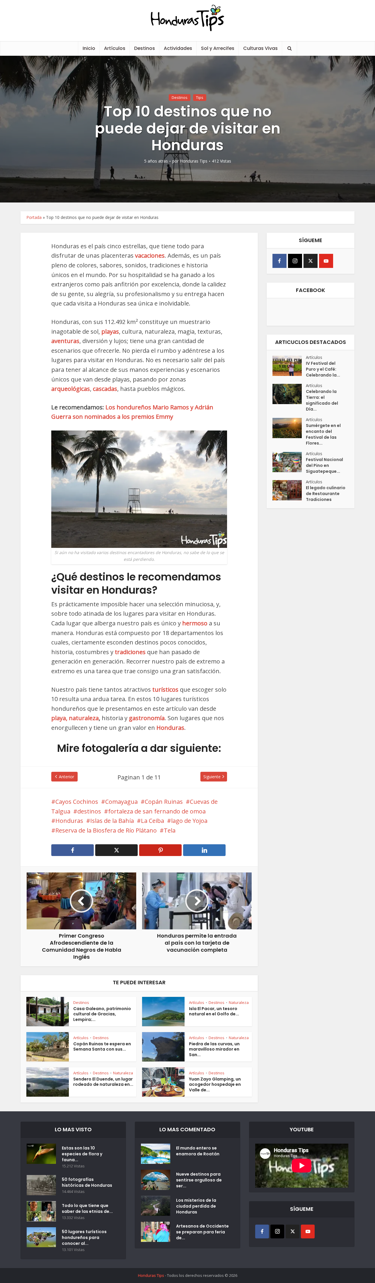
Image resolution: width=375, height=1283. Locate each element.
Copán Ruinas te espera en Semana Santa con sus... (102, 1046)
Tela (169, 830)
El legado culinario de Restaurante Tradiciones (325, 493)
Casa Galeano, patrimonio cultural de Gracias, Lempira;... (102, 1014)
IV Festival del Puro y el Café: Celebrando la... (323, 369)
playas (110, 331)
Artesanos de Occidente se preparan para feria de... (202, 1232)
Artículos (114, 48)
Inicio (89, 48)
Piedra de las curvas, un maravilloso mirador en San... (214, 1049)
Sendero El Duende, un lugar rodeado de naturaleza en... (103, 1082)
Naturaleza (239, 1002)
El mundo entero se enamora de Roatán (197, 1151)
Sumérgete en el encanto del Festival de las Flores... (323, 434)
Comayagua (121, 802)
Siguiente (212, 776)
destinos (89, 811)
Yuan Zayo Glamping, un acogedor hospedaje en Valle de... (215, 1084)
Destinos (144, 48)
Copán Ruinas (164, 802)
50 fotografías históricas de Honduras (88, 1182)
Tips (199, 97)
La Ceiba (152, 821)
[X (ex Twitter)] (311, 261)
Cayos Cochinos (76, 802)
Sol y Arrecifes (217, 48)
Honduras (69, 821)
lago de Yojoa (189, 821)
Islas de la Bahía (112, 821)
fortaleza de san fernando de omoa (157, 811)
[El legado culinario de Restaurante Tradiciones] (289, 490)
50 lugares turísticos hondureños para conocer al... (84, 1237)
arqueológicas (70, 389)
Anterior (66, 776)
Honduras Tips (193, 161)
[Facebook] (279, 261)
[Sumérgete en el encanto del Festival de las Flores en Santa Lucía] (289, 428)
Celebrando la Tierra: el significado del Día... (322, 400)
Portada (34, 217)
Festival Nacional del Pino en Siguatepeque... (324, 465)
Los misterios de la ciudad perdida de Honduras (196, 1206)
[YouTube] (326, 261)
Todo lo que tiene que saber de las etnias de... (87, 1208)
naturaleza (84, 718)
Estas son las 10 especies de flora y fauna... (82, 1154)
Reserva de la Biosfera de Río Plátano (106, 830)
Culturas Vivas (260, 48)
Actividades (178, 48)
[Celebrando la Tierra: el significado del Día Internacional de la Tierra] (289, 394)
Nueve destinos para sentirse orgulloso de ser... (199, 1180)
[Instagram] (295, 261)
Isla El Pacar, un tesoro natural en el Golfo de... (214, 1011)
